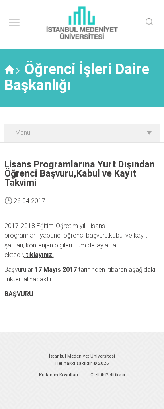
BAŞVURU (18, 294)
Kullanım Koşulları (58, 375)
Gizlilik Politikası (107, 375)
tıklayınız (39, 255)
